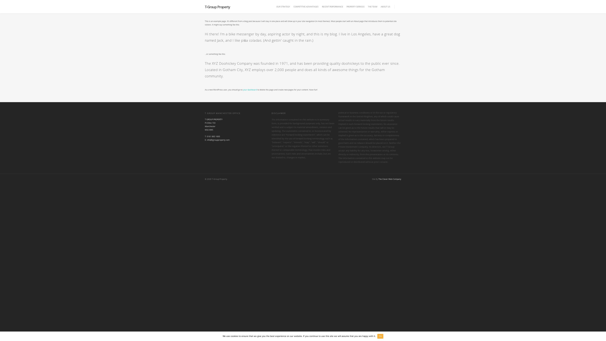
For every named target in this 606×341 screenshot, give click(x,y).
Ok (380, 336)
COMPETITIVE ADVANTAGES (306, 6)
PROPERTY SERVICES (356, 6)
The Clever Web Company (389, 179)
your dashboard (250, 89)
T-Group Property (217, 7)
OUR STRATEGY (283, 6)
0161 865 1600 (213, 136)
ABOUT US (385, 6)
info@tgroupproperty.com (218, 140)
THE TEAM (372, 6)
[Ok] (602, 336)
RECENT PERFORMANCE (332, 6)
